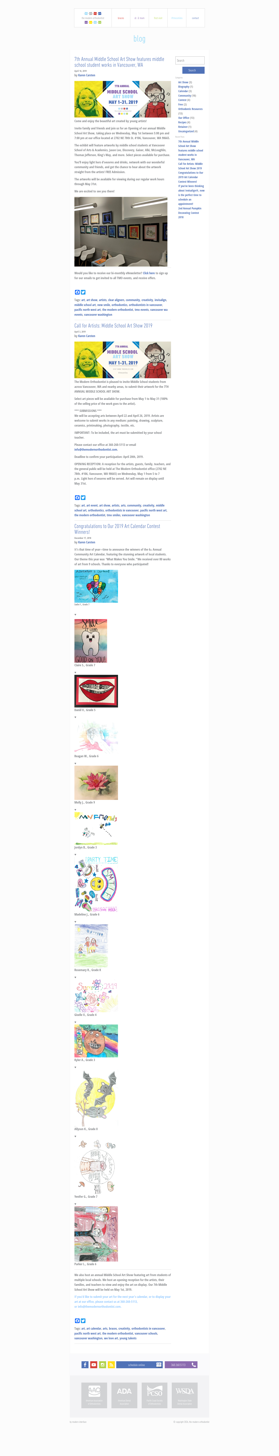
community (133, 300)
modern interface (79, 1421)
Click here (149, 273)
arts (123, 505)
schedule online (136, 1365)
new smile (103, 305)
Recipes (182, 122)
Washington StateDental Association (184, 1402)
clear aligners (116, 300)
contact (195, 18)
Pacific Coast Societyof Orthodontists (155, 1402)
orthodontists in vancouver (145, 305)
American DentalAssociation (124, 1402)
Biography (183, 87)
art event (92, 505)
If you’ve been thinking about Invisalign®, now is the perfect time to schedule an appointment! (191, 195)
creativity (147, 300)
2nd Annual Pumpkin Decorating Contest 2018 (189, 212)
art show (91, 300)
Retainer (183, 127)
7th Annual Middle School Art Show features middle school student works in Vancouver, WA (119, 62)
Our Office (183, 118)
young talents (128, 1338)
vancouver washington (98, 314)
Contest (182, 100)
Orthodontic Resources (190, 109)
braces (121, 18)
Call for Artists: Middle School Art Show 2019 (113, 326)
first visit (158, 18)
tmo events (142, 309)
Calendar (183, 91)
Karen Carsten (86, 75)
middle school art (85, 305)
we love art (111, 1338)
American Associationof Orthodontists (94, 1402)
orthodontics (119, 305)
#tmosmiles (177, 18)
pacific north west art (87, 309)
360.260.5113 (178, 1365)
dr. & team (139, 18)
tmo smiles (113, 515)
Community (184, 96)
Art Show (183, 82)
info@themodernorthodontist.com (95, 449)
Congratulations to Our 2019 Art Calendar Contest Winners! (190, 177)
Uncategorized (186, 131)
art (83, 300)
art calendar (93, 1328)
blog (139, 39)
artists (103, 300)
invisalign (160, 300)
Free (180, 104)
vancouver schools (146, 1333)
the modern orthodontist (93, 18)
